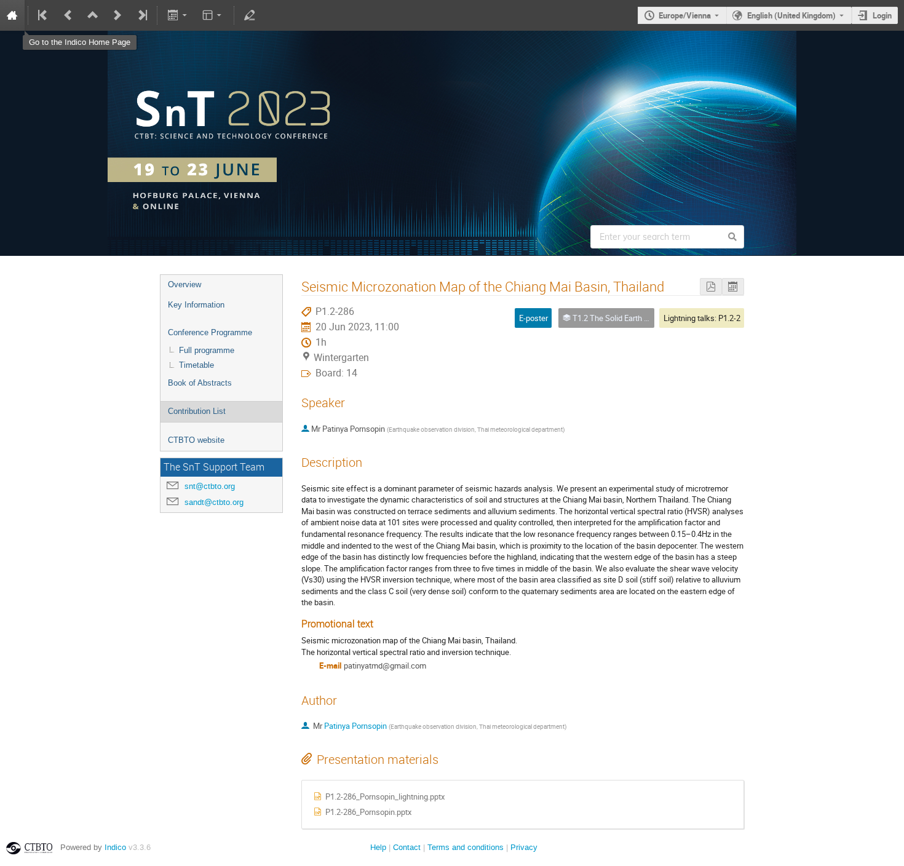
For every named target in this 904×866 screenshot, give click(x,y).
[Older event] (68, 15)
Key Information (196, 304)
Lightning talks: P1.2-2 (702, 318)
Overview (184, 284)
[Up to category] (93, 15)
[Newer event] (117, 15)
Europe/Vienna (685, 15)
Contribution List (197, 411)
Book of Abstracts (200, 382)
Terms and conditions (465, 847)
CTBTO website (196, 440)
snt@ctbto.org (209, 486)
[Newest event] (141, 15)
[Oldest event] (43, 15)
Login (882, 15)
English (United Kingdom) (791, 15)
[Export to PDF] (711, 287)
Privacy (523, 847)
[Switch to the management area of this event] (249, 15)
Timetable (196, 365)
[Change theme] (213, 15)
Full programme (206, 350)
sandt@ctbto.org (214, 502)
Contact (407, 847)
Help (378, 847)
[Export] (178, 15)
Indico (115, 847)
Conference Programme (210, 332)
